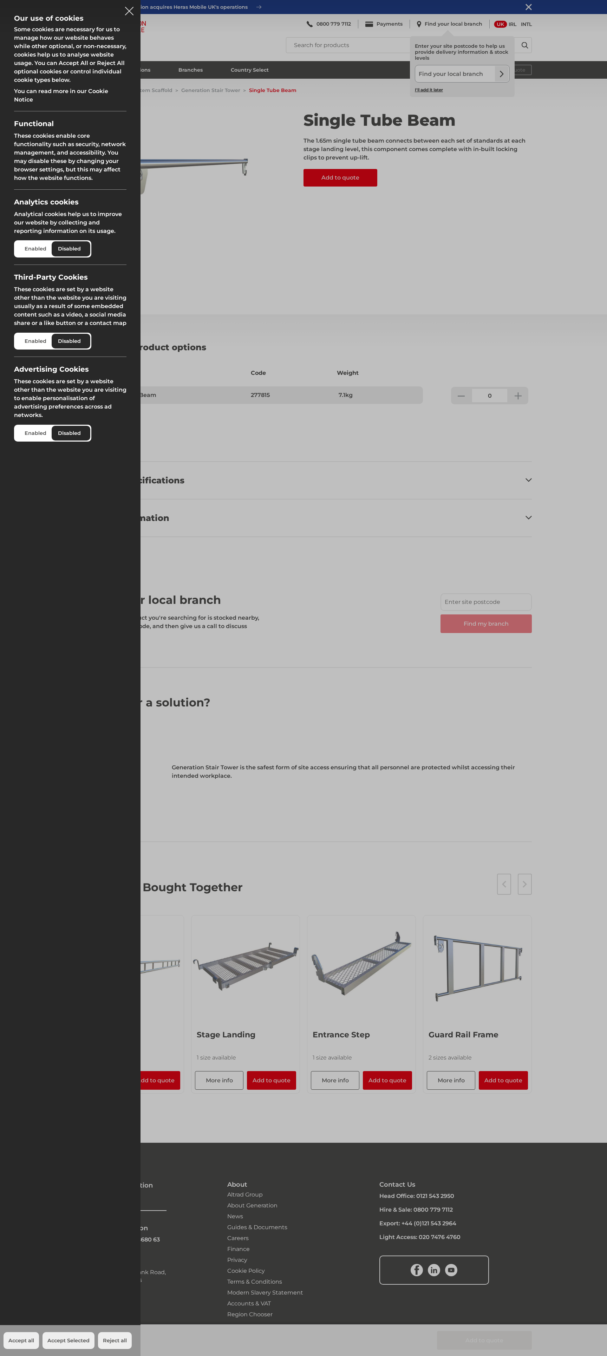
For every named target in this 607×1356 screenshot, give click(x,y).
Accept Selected (68, 1340)
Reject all (115, 1340)
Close (129, 8)
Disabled (69, 249)
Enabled (35, 249)
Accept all (21, 1340)
